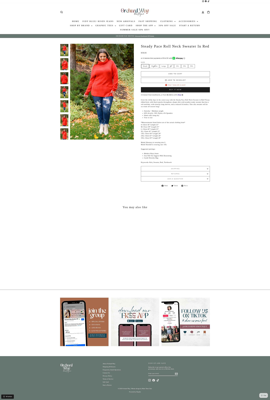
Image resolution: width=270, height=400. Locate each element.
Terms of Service (108, 379)
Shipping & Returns (109, 367)
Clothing (167, 21)
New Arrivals (126, 21)
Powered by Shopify (135, 392)
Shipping (175, 169)
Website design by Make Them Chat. (141, 388)
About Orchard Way (109, 363)
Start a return (189, 25)
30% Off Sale (167, 25)
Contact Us (106, 373)
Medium (154, 66)
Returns (175, 174)
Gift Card (125, 25)
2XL (184, 66)
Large (163, 66)
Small (145, 66)
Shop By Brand (80, 25)
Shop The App (145, 25)
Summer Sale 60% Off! (135, 30)
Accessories (187, 21)
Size (143, 62)
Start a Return (107, 385)
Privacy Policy (107, 376)
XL (171, 66)
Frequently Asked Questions (112, 370)
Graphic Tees (104, 25)
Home (75, 21)
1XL (177, 66)
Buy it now (175, 90)
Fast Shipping (148, 21)
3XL (191, 66)
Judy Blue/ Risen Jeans (98, 21)
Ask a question (175, 179)
